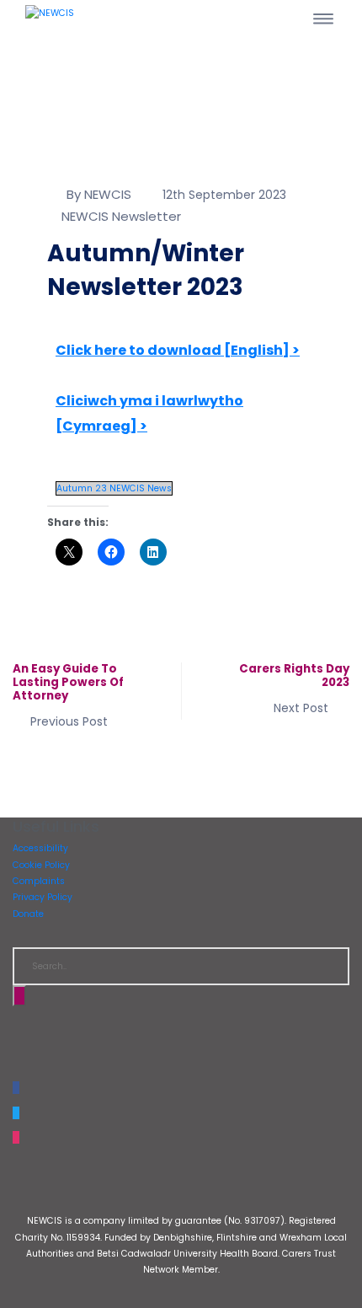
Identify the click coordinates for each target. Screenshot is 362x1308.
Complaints (39, 881)
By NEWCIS (99, 194)
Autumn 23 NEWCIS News (114, 488)
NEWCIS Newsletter (121, 216)
